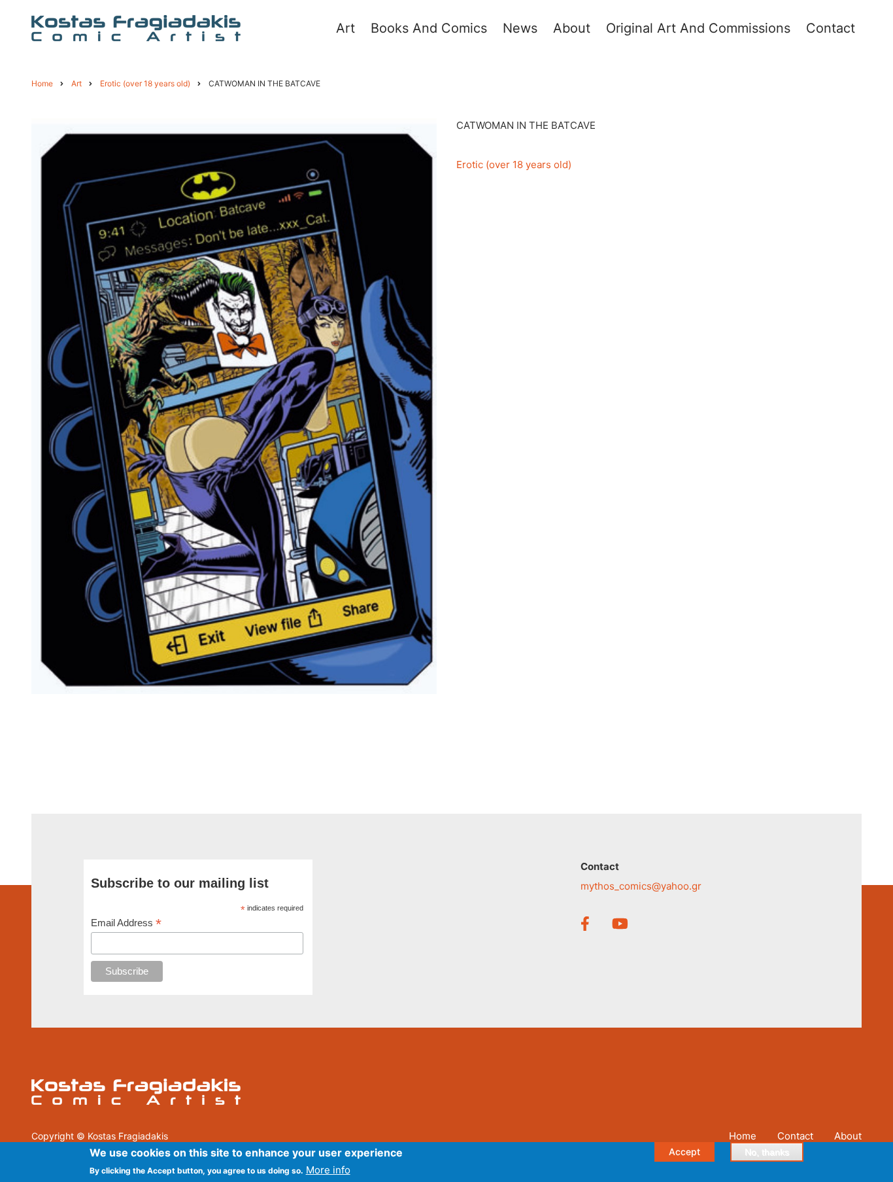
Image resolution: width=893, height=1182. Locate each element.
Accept (684, 1151)
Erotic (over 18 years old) (513, 164)
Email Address (126, 923)
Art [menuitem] (345, 28)
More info (328, 1170)
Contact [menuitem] (830, 28)
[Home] (136, 27)
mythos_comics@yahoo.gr (641, 886)
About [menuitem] (571, 28)
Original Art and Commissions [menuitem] (698, 28)
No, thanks (767, 1152)
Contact (795, 1136)
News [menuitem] (520, 28)
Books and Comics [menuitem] (429, 28)
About (848, 1136)
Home (742, 1136)
